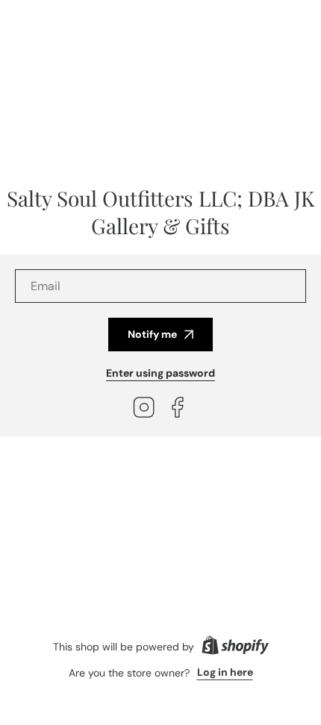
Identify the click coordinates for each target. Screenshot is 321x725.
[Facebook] (177, 408)
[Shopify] (235, 646)
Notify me (152, 334)
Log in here (225, 672)
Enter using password (160, 373)
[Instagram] (144, 408)
